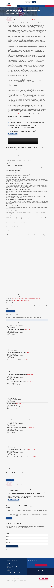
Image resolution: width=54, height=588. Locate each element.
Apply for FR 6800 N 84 (30, 352)
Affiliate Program (40, 2)
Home (18, 5)
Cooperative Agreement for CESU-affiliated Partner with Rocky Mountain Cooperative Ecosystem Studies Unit (26, 298)
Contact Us (32, 5)
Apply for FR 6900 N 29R (31, 427)
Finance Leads (46, 2)
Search (34, 2)
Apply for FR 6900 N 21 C (31, 449)
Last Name (7, 536)
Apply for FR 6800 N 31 (27, 329)
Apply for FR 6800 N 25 (10, 337)
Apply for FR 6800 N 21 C (30, 381)
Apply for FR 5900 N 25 (18, 345)
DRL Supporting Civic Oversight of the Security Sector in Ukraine (21, 300)
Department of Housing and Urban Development (18, 13)
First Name (7, 533)
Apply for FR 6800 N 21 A (30, 374)
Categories (27, 5)
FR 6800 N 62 (27, 13)
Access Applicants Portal (13, 499)
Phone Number (8, 542)
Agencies (22, 5)
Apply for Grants (49, 5)
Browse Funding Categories (18, 572)
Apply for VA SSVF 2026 (27, 396)
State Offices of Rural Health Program (12, 569)
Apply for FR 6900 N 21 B (33, 456)
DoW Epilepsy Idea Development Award (12, 566)
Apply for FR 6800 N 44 (23, 322)
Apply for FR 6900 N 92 (24, 434)
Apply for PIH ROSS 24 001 (24, 359)
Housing (9, 13)
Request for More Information (12, 546)
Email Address (8, 539)
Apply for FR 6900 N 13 (22, 442)
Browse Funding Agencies (10, 572)
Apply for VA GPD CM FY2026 (20, 403)
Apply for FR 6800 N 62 (30, 20)
